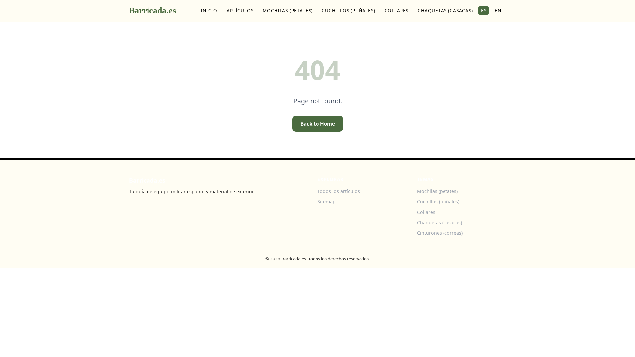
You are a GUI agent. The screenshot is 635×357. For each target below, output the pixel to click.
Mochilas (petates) (288, 10)
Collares (397, 10)
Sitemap (327, 201)
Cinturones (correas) (440, 233)
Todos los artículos (339, 191)
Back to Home (317, 123)
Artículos (240, 10)
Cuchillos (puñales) (348, 10)
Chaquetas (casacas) (445, 10)
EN (498, 10)
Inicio (209, 10)
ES (484, 10)
